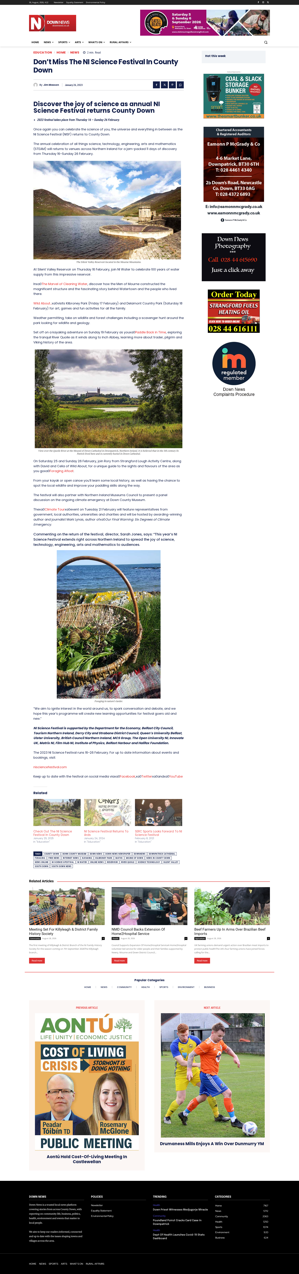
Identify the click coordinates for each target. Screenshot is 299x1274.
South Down (41, 866)
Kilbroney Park (103, 858)
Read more (37, 960)
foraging (40, 858)
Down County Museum (74, 854)
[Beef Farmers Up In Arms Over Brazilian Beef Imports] (232, 906)
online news (97, 862)
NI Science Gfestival (63, 862)
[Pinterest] (172, 84)
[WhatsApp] (180, 84)
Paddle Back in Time (150, 332)
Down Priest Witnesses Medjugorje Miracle (180, 1209)
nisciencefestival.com (50, 767)
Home (61, 52)
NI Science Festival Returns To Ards (106, 833)
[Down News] (65, 23)
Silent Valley (170, 862)
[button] (266, 42)
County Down (51, 854)
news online (41, 862)
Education (42, 52)
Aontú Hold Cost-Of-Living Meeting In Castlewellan (87, 1159)
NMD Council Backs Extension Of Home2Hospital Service (138, 931)
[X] (268, 3)
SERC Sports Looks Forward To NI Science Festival (158, 833)
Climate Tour (55, 509)
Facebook (127, 776)
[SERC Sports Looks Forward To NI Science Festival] (158, 812)
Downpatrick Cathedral (162, 854)
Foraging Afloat (62, 471)
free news (54, 858)
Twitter (146, 776)
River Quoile (127, 862)
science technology (149, 862)
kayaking (87, 858)
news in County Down (158, 858)
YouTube (176, 776)
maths (119, 858)
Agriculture (200, 938)
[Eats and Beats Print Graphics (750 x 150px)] (205, 34)
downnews (140, 854)
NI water (82, 862)
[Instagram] (263, 3)
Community (35, 938)
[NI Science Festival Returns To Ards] (107, 812)
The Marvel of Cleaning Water (64, 284)
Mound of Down (134, 858)
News (74, 52)
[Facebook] (258, 3)
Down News (96, 854)
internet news (71, 858)
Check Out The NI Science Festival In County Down (52, 833)
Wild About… (42, 303)
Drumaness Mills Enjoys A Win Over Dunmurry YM (212, 1143)
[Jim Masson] (36, 85)
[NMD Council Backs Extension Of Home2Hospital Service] (149, 906)
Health (115, 938)
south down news (61, 866)
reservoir (112, 862)
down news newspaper (117, 854)
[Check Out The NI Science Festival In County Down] (57, 812)
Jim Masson (51, 84)
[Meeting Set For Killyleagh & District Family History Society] (67, 906)
